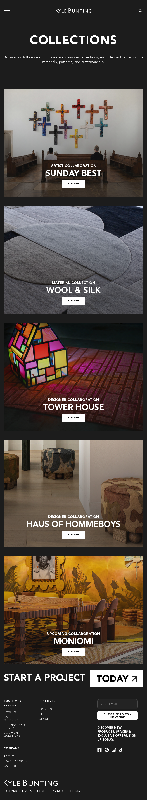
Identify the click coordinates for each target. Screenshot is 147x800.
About (9, 756)
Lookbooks (48, 709)
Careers (10, 766)
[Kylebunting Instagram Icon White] (114, 750)
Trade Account (16, 761)
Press (43, 714)
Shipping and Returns (14, 726)
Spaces (45, 719)
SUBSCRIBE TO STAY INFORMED (117, 715)
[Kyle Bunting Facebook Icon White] (99, 750)
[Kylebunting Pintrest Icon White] (107, 750)
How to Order (16, 712)
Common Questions (12, 734)
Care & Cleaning (11, 719)
